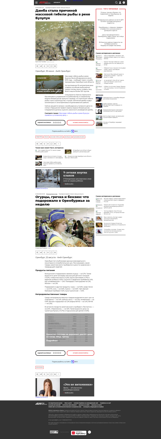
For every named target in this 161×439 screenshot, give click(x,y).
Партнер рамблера (64, 432)
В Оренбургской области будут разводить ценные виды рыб (82, 151)
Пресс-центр (68, 403)
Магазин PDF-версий (54, 405)
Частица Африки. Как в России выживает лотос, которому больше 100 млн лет (114, 212)
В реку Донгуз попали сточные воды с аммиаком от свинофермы (53, 157)
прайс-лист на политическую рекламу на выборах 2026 (64, 407)
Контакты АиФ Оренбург (70, 405)
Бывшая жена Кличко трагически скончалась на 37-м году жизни (113, 110)
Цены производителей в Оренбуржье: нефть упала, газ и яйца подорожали (111, 36)
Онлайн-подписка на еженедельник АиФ (86, 403)
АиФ (49, 248)
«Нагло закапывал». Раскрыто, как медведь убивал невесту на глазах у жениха (114, 57)
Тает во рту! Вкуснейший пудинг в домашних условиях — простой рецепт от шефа (114, 75)
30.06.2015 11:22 (39, 7)
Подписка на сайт (105, 403)
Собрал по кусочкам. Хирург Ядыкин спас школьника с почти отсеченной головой (114, 88)
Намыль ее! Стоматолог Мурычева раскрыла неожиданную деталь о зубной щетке (114, 206)
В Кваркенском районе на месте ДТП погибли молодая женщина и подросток (111, 21)
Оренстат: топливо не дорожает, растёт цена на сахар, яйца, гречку (69, 335)
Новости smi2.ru (41, 188)
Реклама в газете (96, 405)
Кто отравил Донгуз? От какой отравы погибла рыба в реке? (48, 151)
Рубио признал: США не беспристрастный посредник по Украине (112, 105)
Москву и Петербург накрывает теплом (112, 123)
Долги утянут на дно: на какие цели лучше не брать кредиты (113, 116)
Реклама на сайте (84, 405)
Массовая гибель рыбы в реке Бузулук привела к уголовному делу (52, 163)
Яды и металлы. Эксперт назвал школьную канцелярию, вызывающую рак (113, 218)
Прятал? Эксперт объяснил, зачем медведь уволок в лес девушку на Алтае (114, 63)
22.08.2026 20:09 (40, 194)
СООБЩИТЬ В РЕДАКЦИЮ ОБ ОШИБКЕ (93, 407)
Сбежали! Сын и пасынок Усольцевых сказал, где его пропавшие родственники (115, 69)
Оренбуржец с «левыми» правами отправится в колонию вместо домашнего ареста (111, 29)
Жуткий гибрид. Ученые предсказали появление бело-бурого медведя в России (115, 200)
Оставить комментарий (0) (80, 122)
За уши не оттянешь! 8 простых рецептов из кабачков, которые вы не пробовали (115, 225)
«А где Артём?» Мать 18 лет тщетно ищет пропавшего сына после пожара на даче (114, 82)
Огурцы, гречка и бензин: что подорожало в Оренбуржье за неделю (110, 14)
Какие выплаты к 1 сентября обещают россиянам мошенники (114, 98)
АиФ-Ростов (50, 61)
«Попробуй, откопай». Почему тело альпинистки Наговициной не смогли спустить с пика (114, 231)
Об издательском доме (55, 403)
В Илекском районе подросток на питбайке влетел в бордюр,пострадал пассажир (110, 44)
